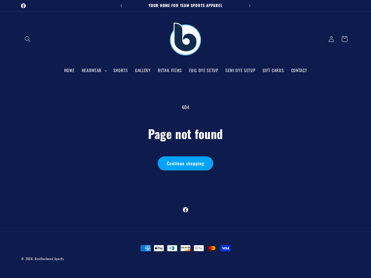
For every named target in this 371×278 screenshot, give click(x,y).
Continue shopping (186, 163)
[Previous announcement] (121, 5)
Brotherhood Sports (49, 258)
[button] (27, 39)
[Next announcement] (250, 5)
